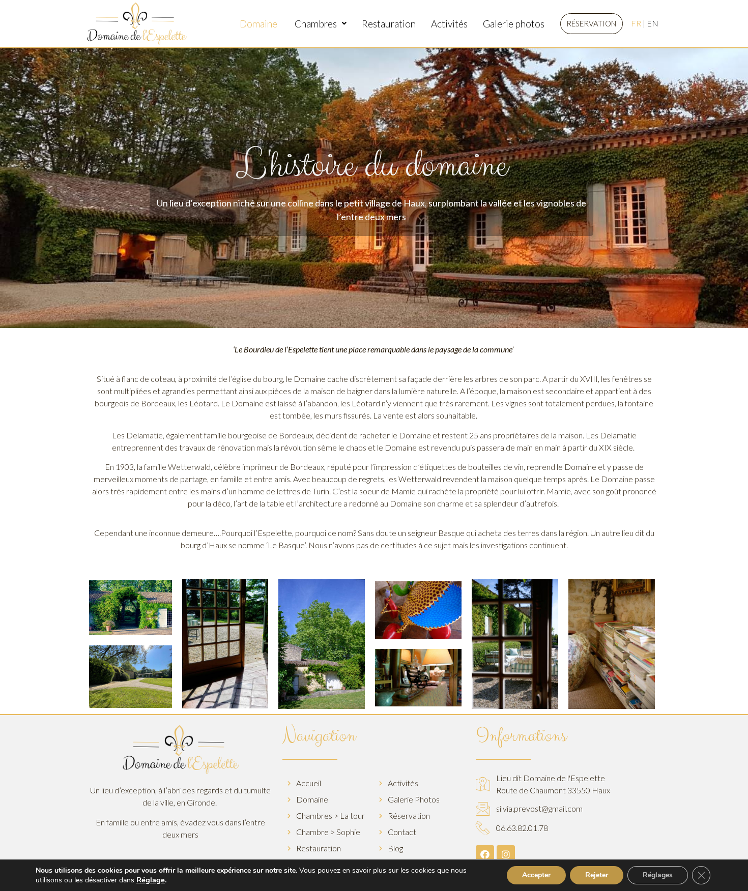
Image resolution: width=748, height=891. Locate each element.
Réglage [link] (150, 880)
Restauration (389, 23)
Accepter (536, 875)
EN (652, 23)
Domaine (259, 23)
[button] (591, 23)
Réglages (658, 875)
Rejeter (596, 875)
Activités (449, 23)
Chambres (316, 23)
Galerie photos (513, 23)
